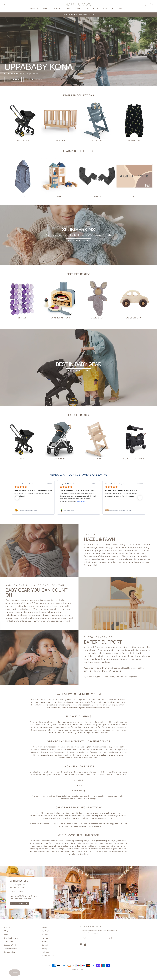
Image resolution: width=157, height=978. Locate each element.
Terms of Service (10, 949)
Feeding (77, 9)
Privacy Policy (9, 952)
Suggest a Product (11, 945)
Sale (113, 9)
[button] (17, 498)
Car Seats (78, 780)
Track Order (8, 941)
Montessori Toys (48, 956)
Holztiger (45, 952)
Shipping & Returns (11, 938)
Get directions (19, 903)
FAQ (6, 934)
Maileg (44, 949)
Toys (68, 9)
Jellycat (45, 945)
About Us (7, 927)
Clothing (58, 9)
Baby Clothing (78, 790)
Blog (6, 931)
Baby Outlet (61, 796)
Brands (122, 9)
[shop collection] (78, 235)
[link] (33, 510)
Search (44, 927)
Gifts (105, 9)
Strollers (78, 785)
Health (96, 9)
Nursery (46, 9)
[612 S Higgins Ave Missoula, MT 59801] (78, 892)
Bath (86, 9)
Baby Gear (34, 9)
